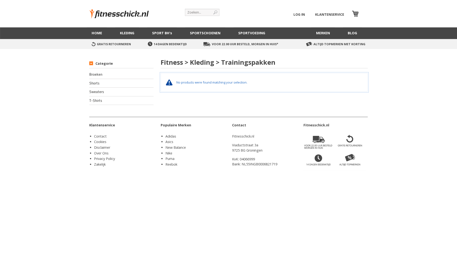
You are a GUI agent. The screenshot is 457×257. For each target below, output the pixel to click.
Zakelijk (100, 164)
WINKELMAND (363, 14)
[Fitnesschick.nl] (121, 12)
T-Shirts (95, 100)
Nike (168, 153)
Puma (169, 158)
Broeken (95, 74)
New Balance (175, 147)
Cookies (100, 141)
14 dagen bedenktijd (170, 44)
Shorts (94, 83)
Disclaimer (102, 147)
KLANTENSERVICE (329, 14)
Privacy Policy (104, 158)
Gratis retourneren (114, 44)
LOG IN (299, 14)
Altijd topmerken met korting (339, 44)
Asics (169, 141)
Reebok (171, 164)
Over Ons (101, 153)
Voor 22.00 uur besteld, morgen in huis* (245, 44)
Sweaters (96, 91)
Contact (100, 136)
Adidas (170, 136)
